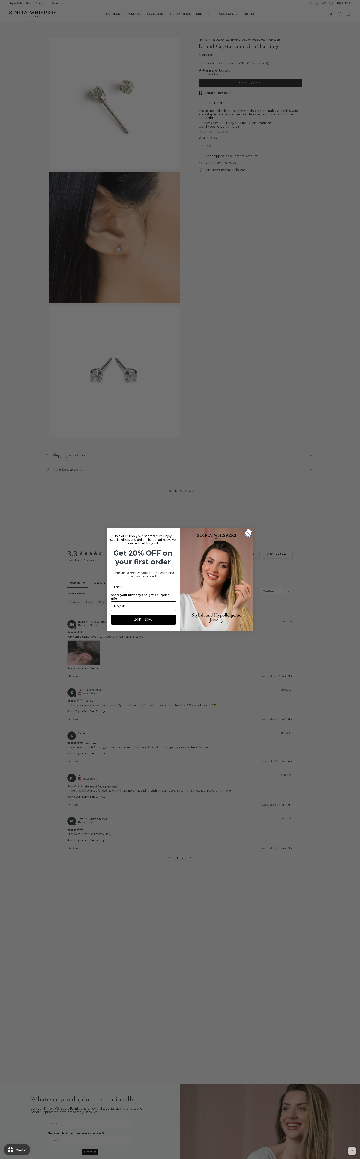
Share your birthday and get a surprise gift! (140, 596)
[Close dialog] (248, 533)
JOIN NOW (143, 620)
